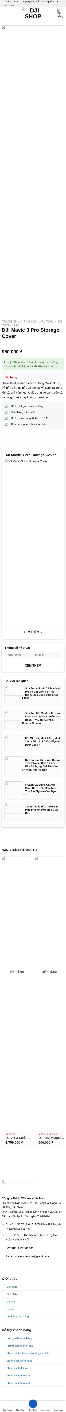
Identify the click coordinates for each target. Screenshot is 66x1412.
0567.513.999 (39, 418)
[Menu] (5, 13)
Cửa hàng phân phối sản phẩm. (29, 424)
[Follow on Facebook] (4, 1264)
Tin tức (10, 1309)
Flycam (48, 321)
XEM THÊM (31, 632)
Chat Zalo (20, 1410)
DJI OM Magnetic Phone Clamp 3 (51, 1138)
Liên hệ (10, 1301)
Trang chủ (11, 321)
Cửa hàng (58, 1410)
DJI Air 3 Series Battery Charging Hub (18, 1138)
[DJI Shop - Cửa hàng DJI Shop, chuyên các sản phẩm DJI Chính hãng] (33, 13)
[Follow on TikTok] (8, 1264)
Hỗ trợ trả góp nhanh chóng (27, 406)
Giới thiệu (12, 1286)
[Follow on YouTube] (22, 1264)
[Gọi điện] (33, 1404)
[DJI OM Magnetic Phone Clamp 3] (49, 993)
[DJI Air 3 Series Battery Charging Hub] (16, 993)
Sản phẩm (12, 1294)
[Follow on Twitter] (13, 1264)
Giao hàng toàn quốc (23, 412)
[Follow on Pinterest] (17, 1264)
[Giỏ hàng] (60, 13)
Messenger (46, 1410)
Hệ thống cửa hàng (17, 1316)
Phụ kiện (30, 321)
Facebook (7, 1410)
